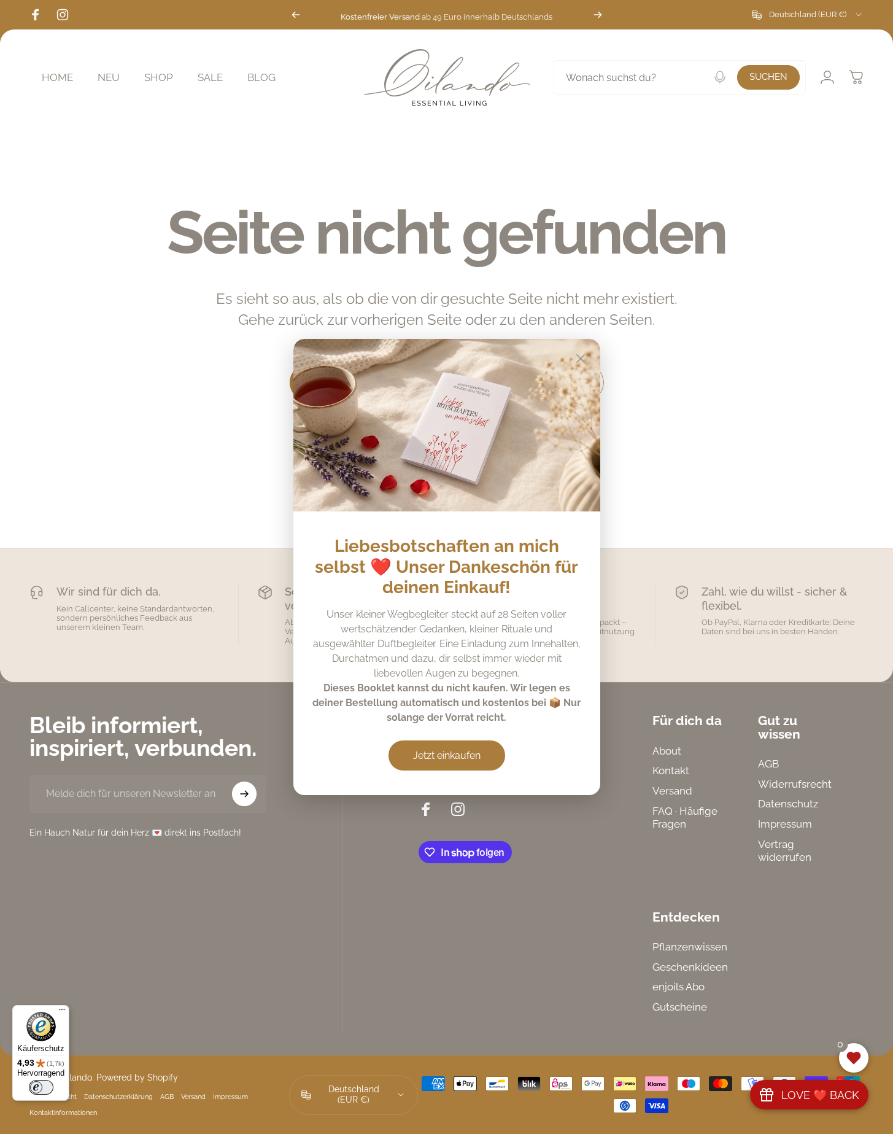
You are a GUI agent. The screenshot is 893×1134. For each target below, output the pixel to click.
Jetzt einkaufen (447, 755)
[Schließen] (580, 358)
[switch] (41, 1087)
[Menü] (62, 1012)
